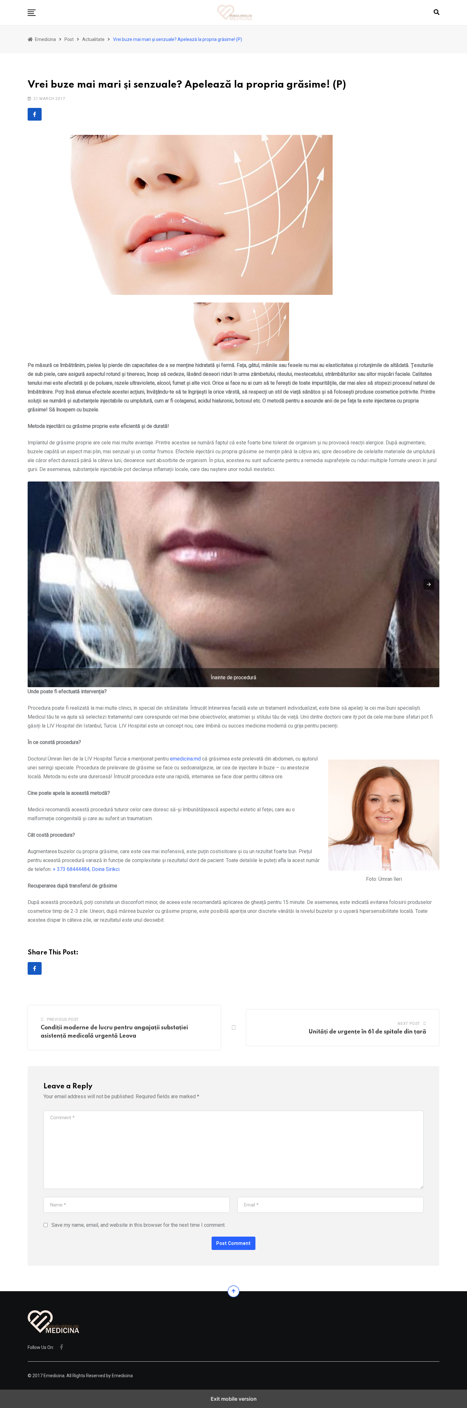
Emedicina (122, 1375)
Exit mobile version (234, 1399)
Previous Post (63, 1019)
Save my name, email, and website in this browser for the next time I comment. (138, 1225)
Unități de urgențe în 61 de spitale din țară (367, 1032)
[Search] (436, 12)
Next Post (409, 1023)
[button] (32, 13)
